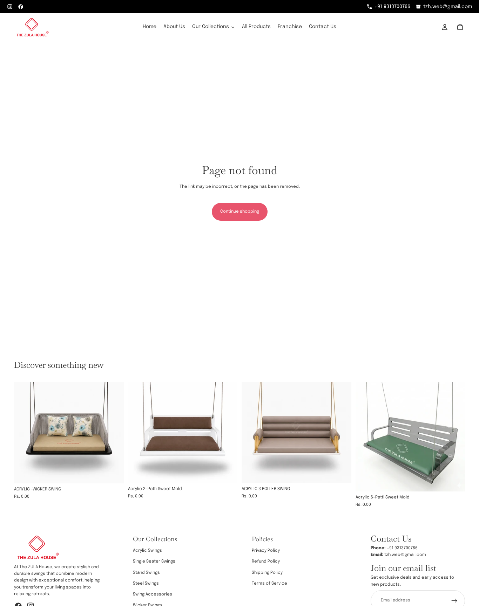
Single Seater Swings (154, 562)
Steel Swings (146, 583)
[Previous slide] (24, 432)
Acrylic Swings (147, 551)
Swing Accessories (152, 594)
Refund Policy (266, 562)
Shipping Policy (267, 573)
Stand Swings (146, 573)
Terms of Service (269, 583)
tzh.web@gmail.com (447, 6)
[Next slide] (113, 432)
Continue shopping (239, 211)
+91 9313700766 (392, 6)
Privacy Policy (266, 551)
